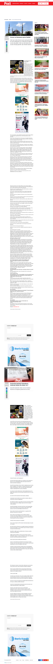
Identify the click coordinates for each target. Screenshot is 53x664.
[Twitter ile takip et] (41, 660)
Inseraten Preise (15, 3)
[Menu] (39, 3)
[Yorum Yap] (6, 51)
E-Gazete (25, 3)
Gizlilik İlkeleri (27, 660)
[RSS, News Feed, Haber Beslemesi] (48, 660)
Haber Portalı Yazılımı (8, 662)
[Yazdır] (6, 49)
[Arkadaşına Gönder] (6, 48)
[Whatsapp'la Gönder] (6, 46)
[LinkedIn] (6, 45)
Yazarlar (21, 3)
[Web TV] (46, 0)
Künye (20, 660)
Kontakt (29, 3)
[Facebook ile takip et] (39, 660)
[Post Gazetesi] (7, 3)
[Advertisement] (26, 11)
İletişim (23, 660)
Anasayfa (17, 660)
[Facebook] (6, 42)
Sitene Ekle (31, 660)
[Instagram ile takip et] (43, 660)
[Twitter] (6, 43)
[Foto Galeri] (48, 0)
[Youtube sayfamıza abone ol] (45, 660)
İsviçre (33, 3)
